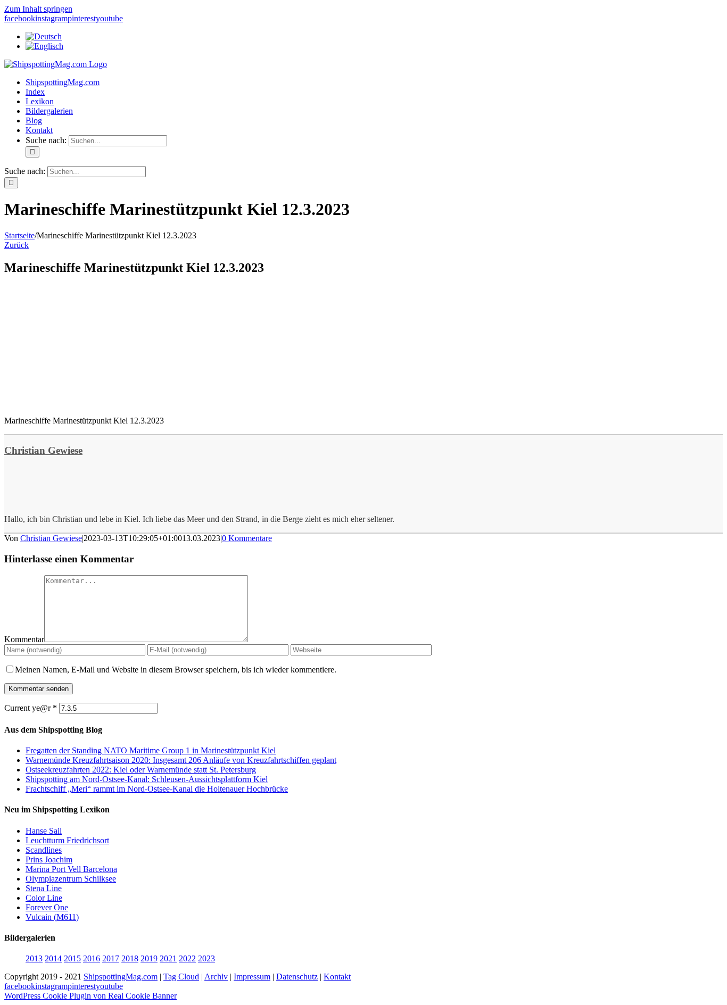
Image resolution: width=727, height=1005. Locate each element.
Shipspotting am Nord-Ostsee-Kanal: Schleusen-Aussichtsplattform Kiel (147, 779)
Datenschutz (297, 976)
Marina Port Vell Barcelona (71, 869)
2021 (168, 958)
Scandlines (44, 849)
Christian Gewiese (43, 450)
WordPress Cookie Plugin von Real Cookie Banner (90, 995)
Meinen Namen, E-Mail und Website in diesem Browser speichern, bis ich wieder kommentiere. (175, 669)
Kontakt (337, 976)
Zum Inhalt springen (38, 8)
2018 (129, 958)
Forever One (47, 907)
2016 (91, 958)
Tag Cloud (181, 976)
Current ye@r (30, 707)
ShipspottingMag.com (121, 976)
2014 (53, 958)
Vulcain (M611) (52, 916)
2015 (72, 958)
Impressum (252, 976)
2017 (110, 958)
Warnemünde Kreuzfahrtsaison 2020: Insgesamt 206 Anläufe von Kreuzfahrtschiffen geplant (181, 760)
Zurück (16, 245)
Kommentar (24, 639)
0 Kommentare (247, 538)
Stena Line (44, 888)
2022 (187, 958)
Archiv (216, 976)
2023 (206, 958)
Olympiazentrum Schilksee (71, 878)
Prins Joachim (49, 859)
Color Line (44, 897)
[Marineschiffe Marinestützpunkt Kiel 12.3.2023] (84, 402)
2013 (34, 958)
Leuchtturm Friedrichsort (67, 840)
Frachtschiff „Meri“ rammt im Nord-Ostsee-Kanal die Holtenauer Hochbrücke (157, 788)
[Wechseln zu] (44, 36)
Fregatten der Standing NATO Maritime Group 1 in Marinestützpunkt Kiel (151, 750)
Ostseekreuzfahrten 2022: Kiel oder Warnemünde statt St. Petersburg (141, 769)
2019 (149, 958)
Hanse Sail (44, 830)
